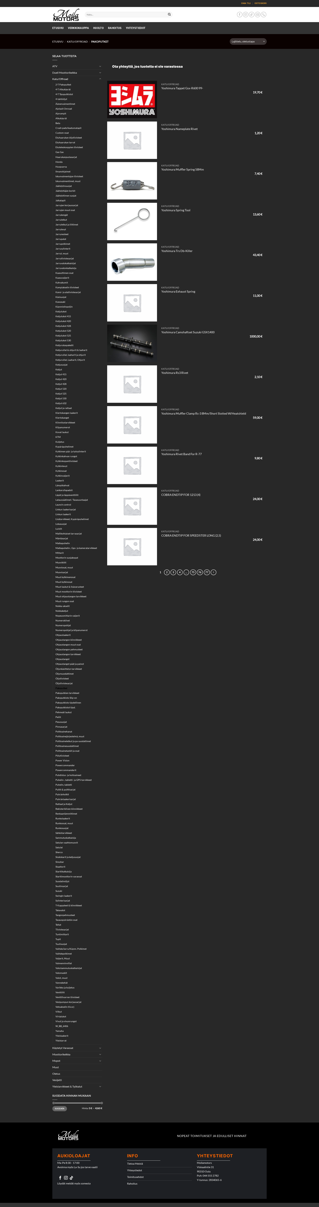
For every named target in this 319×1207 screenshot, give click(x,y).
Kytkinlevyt (61, 466)
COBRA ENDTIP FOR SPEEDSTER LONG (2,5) (191, 535)
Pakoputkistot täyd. (65, 707)
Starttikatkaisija (63, 871)
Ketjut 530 (60, 398)
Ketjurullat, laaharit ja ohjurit (70, 354)
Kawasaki (60, 301)
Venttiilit (60, 992)
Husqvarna (61, 166)
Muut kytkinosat (63, 581)
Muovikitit (60, 562)
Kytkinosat (61, 470)
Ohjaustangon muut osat (68, 644)
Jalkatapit (60, 200)
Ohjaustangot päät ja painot (69, 663)
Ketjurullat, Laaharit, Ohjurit (70, 359)
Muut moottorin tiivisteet (68, 591)
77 (206, 572)
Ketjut (58, 369)
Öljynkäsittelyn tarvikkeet (68, 668)
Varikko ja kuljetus (64, 987)
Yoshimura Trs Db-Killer (177, 251)
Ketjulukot (60, 311)
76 (199, 572)
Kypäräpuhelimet (64, 446)
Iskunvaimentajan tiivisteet (69, 176)
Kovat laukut (62, 432)
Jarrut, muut (61, 253)
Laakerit (59, 480)
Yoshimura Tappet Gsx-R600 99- (182, 88)
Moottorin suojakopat (66, 557)
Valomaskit (61, 972)
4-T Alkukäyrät (63, 89)
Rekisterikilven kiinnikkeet (69, 808)
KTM (58, 437)
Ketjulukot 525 (63, 335)
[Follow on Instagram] (245, 14)
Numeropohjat (63, 625)
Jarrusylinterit (62, 248)
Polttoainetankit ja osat (67, 750)
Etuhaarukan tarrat (65, 142)
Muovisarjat (61, 572)
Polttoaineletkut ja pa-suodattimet (73, 741)
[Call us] (263, 14)
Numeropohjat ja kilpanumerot (71, 630)
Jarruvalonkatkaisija (65, 268)
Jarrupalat (60, 239)
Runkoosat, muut (64, 823)
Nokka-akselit (62, 606)
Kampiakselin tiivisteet (67, 287)
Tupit (58, 939)
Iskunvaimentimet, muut (67, 181)
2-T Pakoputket (63, 84)
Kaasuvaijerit (62, 277)
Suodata (59, 1108)
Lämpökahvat (62, 485)
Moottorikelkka (61, 1054)
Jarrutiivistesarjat (64, 258)
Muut (55, 1067)
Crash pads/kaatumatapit (68, 128)
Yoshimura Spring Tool (175, 210)
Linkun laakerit (63, 514)
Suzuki (58, 890)
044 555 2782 (211, 1175)
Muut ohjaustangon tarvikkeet (70, 596)
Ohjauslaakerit (63, 635)
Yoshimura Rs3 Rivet (174, 373)
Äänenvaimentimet (65, 103)
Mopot (56, 1060)
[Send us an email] (257, 14)
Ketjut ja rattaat (63, 408)
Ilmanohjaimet (62, 171)
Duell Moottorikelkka (64, 72)
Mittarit (59, 552)
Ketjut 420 (60, 379)
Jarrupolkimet (62, 243)
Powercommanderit (65, 770)
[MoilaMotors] (66, 14)
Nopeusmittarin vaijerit (67, 615)
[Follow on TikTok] (251, 14)
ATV (54, 66)
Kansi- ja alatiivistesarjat (68, 292)
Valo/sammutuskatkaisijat (68, 968)
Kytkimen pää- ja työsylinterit (70, 451)
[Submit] (169, 14)
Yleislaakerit (61, 1035)
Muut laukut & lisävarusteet (69, 586)
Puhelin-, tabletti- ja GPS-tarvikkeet (73, 779)
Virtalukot (60, 1016)
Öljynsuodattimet (64, 673)
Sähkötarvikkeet (63, 832)
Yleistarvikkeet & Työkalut (67, 1086)
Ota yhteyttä (122, 66)
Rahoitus (115, 28)
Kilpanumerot (62, 427)
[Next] (213, 572)
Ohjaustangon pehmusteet (69, 649)
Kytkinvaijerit (62, 475)
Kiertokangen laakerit (66, 412)
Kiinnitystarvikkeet (65, 422)
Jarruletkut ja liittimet (66, 224)
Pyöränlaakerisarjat (65, 799)
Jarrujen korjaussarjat (66, 205)
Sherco (59, 852)
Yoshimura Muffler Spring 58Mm (182, 169)
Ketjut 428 (60, 383)
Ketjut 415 (60, 374)
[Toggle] (100, 66)
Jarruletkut (61, 219)
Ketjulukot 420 (63, 321)
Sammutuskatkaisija (65, 837)
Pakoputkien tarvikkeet (67, 693)
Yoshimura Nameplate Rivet (179, 129)
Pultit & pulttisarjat (65, 789)
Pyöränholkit (62, 794)
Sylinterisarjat (62, 900)
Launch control (63, 504)
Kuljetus (59, 441)
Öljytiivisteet (62, 678)
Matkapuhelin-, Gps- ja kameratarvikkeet (76, 548)
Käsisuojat (60, 297)
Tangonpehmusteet (65, 915)
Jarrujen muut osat (65, 210)
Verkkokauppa (78, 28)
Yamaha (59, 1030)
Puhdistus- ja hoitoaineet (68, 775)
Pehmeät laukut (63, 712)
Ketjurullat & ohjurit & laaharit (71, 350)
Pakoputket (61, 688)
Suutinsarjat (61, 886)
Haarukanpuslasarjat (66, 157)
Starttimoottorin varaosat (68, 876)
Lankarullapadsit (64, 490)
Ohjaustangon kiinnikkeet (68, 639)
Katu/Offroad (77, 41)
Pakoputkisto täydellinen (68, 702)
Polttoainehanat (63, 731)
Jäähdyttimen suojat (65, 195)
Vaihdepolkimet (63, 953)
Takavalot (60, 910)
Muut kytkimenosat (65, 577)
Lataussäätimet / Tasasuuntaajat (71, 499)
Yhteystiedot (136, 28)
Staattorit (60, 866)
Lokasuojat (61, 523)
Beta (57, 123)
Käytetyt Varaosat (62, 1047)
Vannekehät (61, 982)
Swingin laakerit (63, 895)
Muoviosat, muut (64, 567)
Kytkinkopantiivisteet (66, 461)
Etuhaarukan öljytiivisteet (68, 137)
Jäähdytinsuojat (63, 186)
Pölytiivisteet (62, 755)
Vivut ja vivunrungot (66, 1021)
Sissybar (59, 861)
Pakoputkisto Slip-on (66, 697)
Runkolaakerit (62, 818)
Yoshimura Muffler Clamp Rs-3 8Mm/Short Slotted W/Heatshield (203, 413)
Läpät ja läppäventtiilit (66, 495)
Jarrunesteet (61, 234)
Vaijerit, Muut (62, 958)
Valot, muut (61, 977)
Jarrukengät (61, 214)
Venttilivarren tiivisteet (67, 997)
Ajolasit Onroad (63, 108)
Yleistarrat (60, 1040)
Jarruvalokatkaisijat (65, 263)
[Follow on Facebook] (239, 14)
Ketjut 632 (60, 403)
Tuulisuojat (61, 944)
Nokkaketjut (61, 610)
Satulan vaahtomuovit (66, 842)
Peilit (58, 717)
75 (193, 572)
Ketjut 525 (60, 393)
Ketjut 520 (60, 388)
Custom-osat (62, 132)
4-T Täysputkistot (64, 94)
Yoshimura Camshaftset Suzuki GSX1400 (187, 332)
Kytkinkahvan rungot (66, 456)
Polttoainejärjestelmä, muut (69, 736)
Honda (58, 161)
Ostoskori (261, 3)
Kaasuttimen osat (64, 272)
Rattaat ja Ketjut (63, 804)
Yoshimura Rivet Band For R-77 (181, 454)
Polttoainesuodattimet (67, 746)
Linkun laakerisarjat (65, 509)
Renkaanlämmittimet (66, 813)
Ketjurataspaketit (64, 345)
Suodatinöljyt (62, 881)
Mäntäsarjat (61, 538)
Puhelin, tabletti (63, 784)
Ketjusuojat (61, 364)
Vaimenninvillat (63, 963)
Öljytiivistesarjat (64, 683)
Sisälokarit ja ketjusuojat (68, 857)
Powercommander (65, 765)
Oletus (56, 1073)
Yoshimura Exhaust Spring (178, 291)
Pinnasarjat (61, 726)
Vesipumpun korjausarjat (68, 1002)
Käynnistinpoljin (64, 306)
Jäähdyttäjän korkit (65, 190)
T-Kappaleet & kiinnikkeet (68, 905)
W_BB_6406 (61, 1026)
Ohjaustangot (62, 659)
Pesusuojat (61, 721)
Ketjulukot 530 (63, 340)
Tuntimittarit (62, 934)
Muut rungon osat (64, 601)
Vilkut (58, 1011)
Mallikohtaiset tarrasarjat (68, 533)
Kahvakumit (61, 282)
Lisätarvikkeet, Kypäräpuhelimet (72, 519)
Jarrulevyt (60, 229)
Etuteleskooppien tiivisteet (69, 147)
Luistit (58, 528)
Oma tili (246, 3)
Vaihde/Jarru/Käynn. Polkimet (71, 948)
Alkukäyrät (61, 118)
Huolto (98, 28)
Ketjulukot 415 (63, 316)
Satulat (59, 847)
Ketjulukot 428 (63, 325)
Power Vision (62, 760)
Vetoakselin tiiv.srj (64, 1006)
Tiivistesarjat (62, 929)
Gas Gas (59, 152)
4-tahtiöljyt (61, 99)
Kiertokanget (62, 417)
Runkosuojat (61, 828)
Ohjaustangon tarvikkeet (68, 654)
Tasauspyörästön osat (66, 919)
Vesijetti (57, 1079)
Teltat (58, 924)
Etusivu (58, 28)
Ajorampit (60, 113)
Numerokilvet (62, 620)
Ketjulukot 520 (63, 330)
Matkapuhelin (62, 543)
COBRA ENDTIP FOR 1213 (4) (180, 495)
